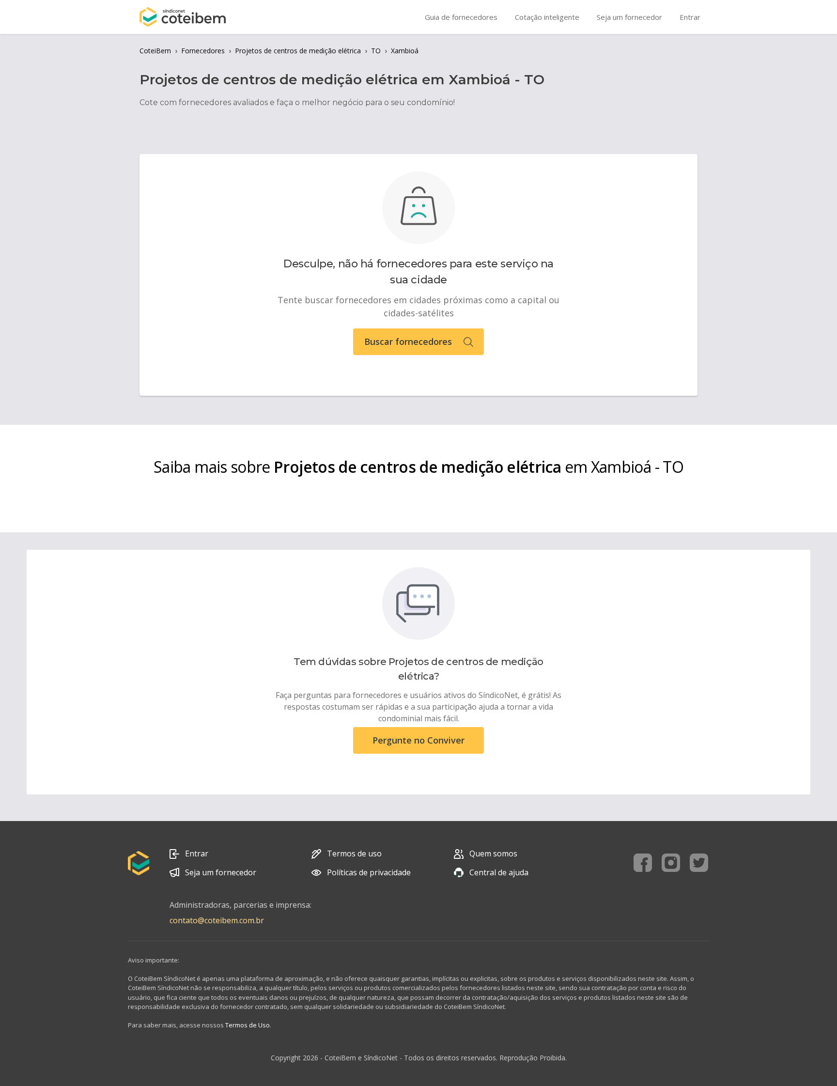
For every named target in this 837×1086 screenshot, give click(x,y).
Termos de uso (354, 853)
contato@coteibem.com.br (217, 920)
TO (376, 50)
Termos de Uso (247, 1025)
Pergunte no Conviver (418, 740)
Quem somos (493, 853)
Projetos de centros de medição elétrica (298, 50)
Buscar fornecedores (408, 341)
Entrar (196, 853)
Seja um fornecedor (220, 872)
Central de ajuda (498, 872)
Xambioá (404, 50)
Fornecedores (203, 50)
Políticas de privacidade (369, 872)
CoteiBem (155, 50)
